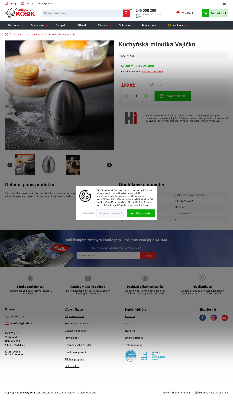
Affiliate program (74, 359)
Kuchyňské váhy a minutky (190, 194)
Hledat (126, 13)
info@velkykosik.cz (21, 323)
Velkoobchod (72, 366)
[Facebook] (202, 317)
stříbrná (179, 207)
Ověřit (148, 255)
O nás (128, 323)
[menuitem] (16, 25)
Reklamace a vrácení (77, 323)
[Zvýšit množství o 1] (146, 96)
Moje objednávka (46, 3)
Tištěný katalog (133, 344)
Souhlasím (141, 213)
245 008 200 (17, 316)
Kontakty (29, 3)
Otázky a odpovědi (75, 352)
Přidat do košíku (176, 96)
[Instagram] (213, 318)
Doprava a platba (74, 316)
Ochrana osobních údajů (78, 344)
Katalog (13, 3)
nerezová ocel (183, 213)
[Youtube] (225, 318)
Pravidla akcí (72, 337)
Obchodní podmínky (76, 330)
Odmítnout (111, 213)
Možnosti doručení (152, 71)
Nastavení (89, 212)
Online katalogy (134, 337)
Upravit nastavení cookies (81, 392)
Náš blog (130, 330)
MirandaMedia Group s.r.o (213, 392)
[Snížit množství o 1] (126, 96)
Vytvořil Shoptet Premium (176, 392)
